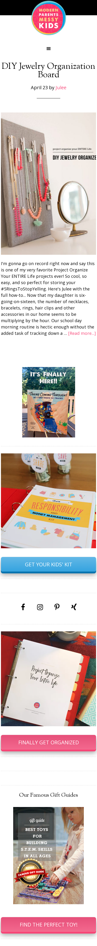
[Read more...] (82, 333)
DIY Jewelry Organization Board (48, 71)
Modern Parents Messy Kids (48, 17)
